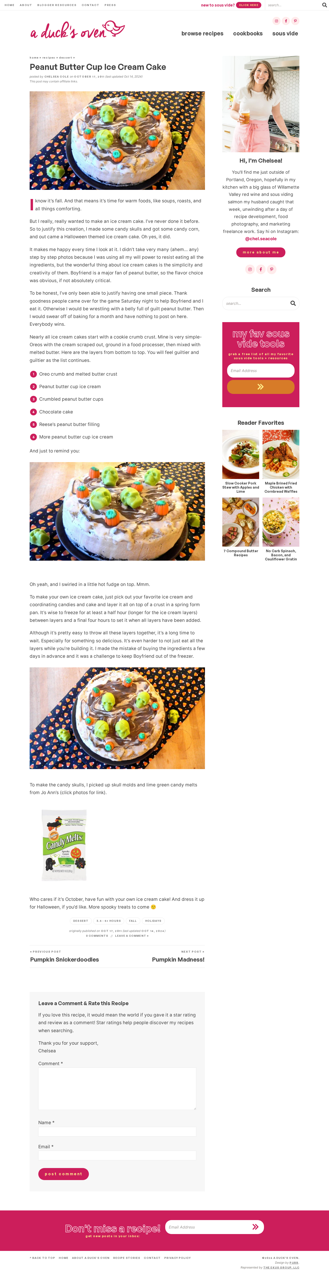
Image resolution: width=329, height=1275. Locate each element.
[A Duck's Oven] (78, 29)
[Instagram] (276, 21)
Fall (133, 921)
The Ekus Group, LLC (281, 1267)
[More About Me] (260, 104)
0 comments (97, 935)
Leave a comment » (132, 935)
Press (110, 5)
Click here (248, 5)
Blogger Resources (56, 5)
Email (46, 1146)
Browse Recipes (203, 33)
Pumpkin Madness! (178, 956)
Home (10, 5)
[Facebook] (286, 21)
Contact (90, 5)
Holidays (153, 921)
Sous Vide (285, 33)
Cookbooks (248, 33)
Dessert (65, 57)
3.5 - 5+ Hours (109, 921)
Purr (294, 1262)
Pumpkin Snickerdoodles (64, 956)
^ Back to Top (42, 1258)
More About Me (261, 252)
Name (46, 1122)
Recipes (49, 57)
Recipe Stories (126, 1258)
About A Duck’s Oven (91, 1258)
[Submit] (293, 303)
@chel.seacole (261, 238)
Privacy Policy (177, 1258)
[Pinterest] (295, 21)
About (26, 5)
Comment (50, 1063)
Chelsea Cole (56, 76)
